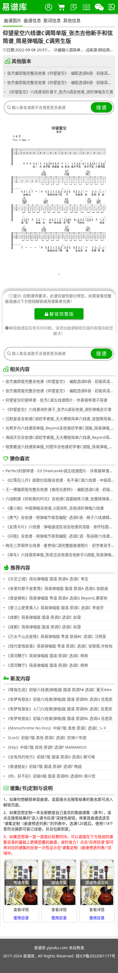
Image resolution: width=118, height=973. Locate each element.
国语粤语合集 (96, 882)
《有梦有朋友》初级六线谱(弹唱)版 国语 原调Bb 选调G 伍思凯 (59, 699)
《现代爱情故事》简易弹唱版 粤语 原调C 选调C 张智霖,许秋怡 (59, 646)
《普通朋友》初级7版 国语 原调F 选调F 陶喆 (44, 766)
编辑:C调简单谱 (71, 50)
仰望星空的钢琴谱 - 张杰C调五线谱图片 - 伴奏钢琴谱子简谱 (56, 400)
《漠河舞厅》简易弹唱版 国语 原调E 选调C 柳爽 (47, 655)
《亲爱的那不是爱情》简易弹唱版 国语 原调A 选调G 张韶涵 (57, 588)
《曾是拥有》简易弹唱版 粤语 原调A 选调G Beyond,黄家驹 (56, 598)
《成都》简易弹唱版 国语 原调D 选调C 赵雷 (43, 617)
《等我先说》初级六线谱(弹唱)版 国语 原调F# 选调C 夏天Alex (59, 689)
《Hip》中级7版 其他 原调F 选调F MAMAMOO (46, 747)
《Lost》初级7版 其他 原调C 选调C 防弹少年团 (46, 737)
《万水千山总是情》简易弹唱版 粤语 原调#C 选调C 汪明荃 (56, 636)
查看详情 (21, 909)
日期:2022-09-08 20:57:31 (29, 50)
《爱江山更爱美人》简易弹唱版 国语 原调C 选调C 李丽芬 (55, 607)
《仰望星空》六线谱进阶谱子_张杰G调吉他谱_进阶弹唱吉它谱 (60, 91)
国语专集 (59, 882)
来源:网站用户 (101, 50)
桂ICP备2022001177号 (95, 955)
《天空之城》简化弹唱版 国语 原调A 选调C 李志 (47, 578)
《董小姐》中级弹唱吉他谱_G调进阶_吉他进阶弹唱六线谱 (54, 508)
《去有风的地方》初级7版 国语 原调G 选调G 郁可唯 (50, 756)
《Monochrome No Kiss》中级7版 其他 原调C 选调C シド (56, 728)
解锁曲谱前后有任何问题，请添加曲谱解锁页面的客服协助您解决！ (61, 330)
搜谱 (101, 107)
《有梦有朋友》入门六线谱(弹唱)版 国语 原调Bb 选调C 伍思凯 (59, 708)
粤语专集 (21, 882)
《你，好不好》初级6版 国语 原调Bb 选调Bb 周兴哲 (50, 776)
